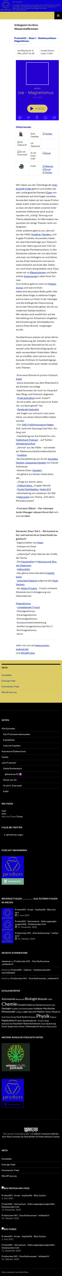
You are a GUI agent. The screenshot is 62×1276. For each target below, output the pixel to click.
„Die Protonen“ (9, 762)
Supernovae (30, 276)
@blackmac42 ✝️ (13, 774)
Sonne (43, 1024)
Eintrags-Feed (8, 680)
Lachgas (19, 1012)
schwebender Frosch (28, 607)
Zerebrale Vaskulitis (28, 409)
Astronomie (8, 999)
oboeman (6, 961)
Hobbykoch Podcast (27, 439)
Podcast (53, 1017)
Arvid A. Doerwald (12, 785)
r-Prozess (40, 1021)
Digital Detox (25, 485)
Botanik (42, 999)
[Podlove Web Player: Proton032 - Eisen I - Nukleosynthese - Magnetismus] (37, 90)
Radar (47, 1021)
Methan (48, 1012)
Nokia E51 (45, 489)
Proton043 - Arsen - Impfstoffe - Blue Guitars (24, 1195)
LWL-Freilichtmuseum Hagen (38, 424)
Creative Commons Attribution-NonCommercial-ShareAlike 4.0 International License (30, 1135)
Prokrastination (26, 397)
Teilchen (22, 1026)
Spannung (51, 1023)
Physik (43, 1016)
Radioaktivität (7, 1024)
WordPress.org (9, 692)
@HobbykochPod (25, 443)
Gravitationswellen (26, 1009)
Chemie (9, 1004)
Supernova (13, 1026)
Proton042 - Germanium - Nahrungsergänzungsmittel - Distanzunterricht (36, 922)
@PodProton (28, 652)
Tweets (5, 757)
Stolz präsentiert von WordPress (15, 1272)
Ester (53, 1005)
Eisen (49, 192)
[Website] (48, 166)
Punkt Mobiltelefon (28, 489)
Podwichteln (8, 1020)
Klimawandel (8, 1011)
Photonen (32, 1017)
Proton (18, 1020)
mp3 (4, 810)
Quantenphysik (29, 1020)
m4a (4, 813)
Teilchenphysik (32, 1026)
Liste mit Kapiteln (12, 745)
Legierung (26, 1012)
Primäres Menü (58, 15)
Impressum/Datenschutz (14, 751)
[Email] (47, 152)
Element (39, 1005)
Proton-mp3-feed (19, 1188)
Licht (34, 1012)
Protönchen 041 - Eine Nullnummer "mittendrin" (26, 1215)
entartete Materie (27, 580)
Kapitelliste (8, 740)
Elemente (47, 1005)
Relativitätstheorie (31, 1023)
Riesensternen (38, 272)
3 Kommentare (20, 44)
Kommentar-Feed (10, 686)
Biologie (31, 998)
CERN (49, 999)
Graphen (14, 1009)
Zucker (54, 1026)
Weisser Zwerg (45, 1026)
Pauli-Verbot (22, 1017)
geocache (24, 496)
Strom (4, 1026)
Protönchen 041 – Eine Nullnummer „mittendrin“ (35, 978)
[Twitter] (47, 133)
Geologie (6, 1008)
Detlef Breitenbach (12, 768)
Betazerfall (20, 999)
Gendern (46, 234)
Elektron (31, 1004)
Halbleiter (38, 1008)
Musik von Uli (10, 779)
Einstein (21, 1004)
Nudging (36, 234)
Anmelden (7, 675)
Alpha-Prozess (29, 588)
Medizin (41, 1011)
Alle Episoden (8, 728)
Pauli (4, 1017)
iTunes (19, 816)
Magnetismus (23, 603)
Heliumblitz (23, 569)
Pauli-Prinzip (11, 1017)
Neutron (56, 1011)
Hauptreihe (27, 561)
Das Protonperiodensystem (16, 734)
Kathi (19, 378)
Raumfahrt (18, 1023)
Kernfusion (49, 1008)
